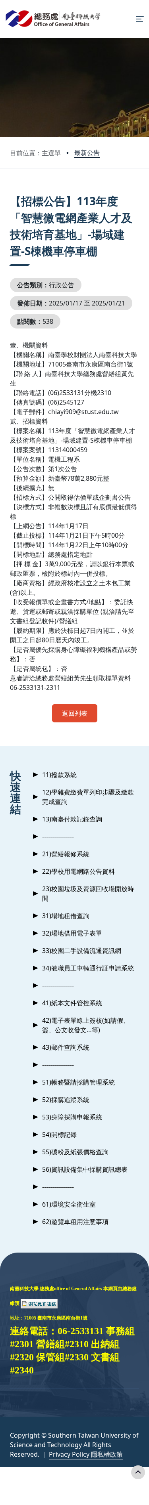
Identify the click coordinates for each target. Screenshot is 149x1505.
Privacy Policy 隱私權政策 (86, 1454)
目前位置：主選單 (35, 153)
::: (12, 191)
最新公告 (87, 152)
